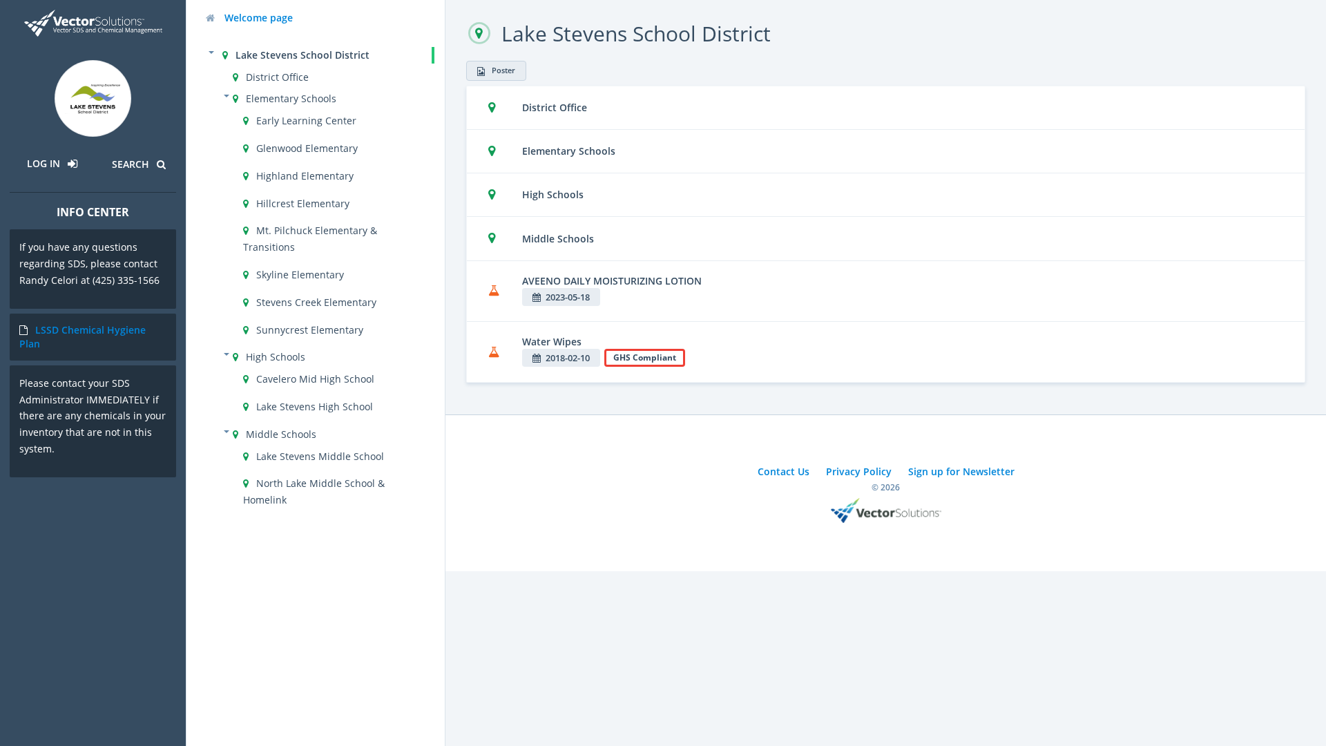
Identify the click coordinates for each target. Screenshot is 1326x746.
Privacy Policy (859, 471)
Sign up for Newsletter (961, 471)
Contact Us (783, 471)
